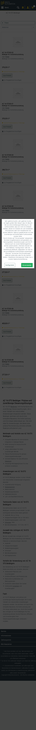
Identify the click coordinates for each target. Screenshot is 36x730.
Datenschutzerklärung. (21, 259)
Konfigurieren (10, 265)
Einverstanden (26, 265)
